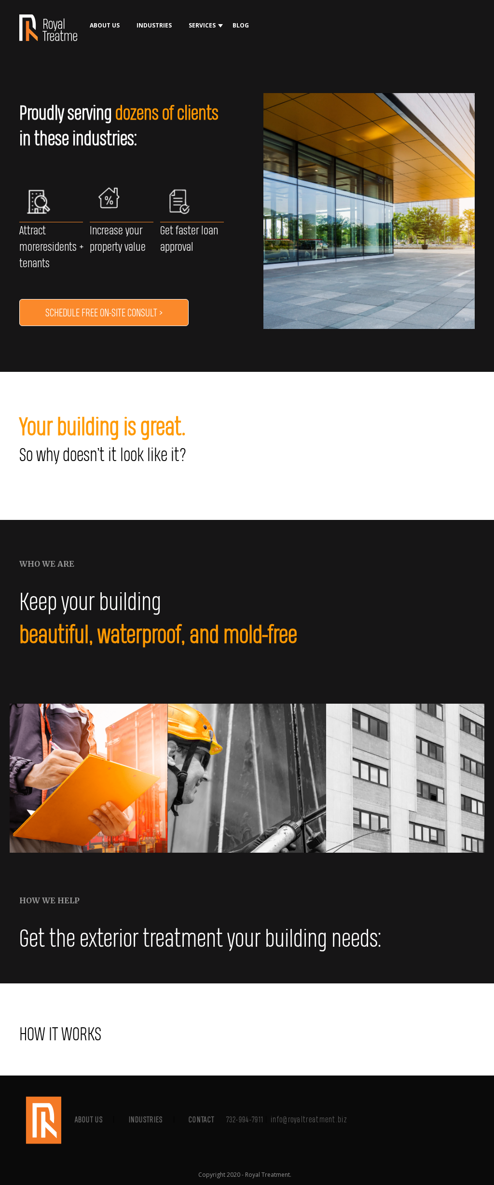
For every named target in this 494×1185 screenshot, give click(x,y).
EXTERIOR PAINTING (215, 52)
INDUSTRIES (154, 25)
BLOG (241, 25)
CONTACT (201, 1119)
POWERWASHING (212, 90)
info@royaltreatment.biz (309, 1119)
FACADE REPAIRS (211, 71)
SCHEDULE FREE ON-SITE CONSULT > (104, 312)
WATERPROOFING (213, 110)
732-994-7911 (245, 1119)
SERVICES (202, 25)
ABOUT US (105, 25)
